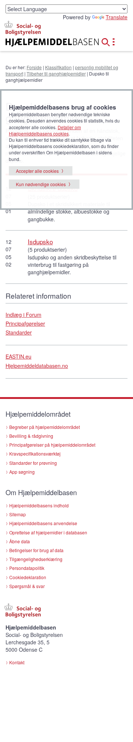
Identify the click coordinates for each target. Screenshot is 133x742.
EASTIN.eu (18, 356)
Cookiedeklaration (27, 577)
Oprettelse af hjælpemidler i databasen (48, 532)
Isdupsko (40, 241)
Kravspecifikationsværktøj (35, 453)
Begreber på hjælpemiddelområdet (44, 427)
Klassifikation (58, 67)
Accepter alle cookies (37, 171)
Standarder (19, 332)
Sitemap (17, 514)
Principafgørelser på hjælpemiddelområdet (52, 444)
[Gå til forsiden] (44, 42)
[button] (108, 41)
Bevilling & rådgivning (31, 436)
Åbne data (19, 541)
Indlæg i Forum (23, 314)
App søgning (22, 472)
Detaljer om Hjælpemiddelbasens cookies (45, 130)
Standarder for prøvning (33, 463)
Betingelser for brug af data (36, 550)
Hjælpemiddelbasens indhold (39, 505)
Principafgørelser (25, 323)
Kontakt (16, 662)
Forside (34, 67)
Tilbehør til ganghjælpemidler (56, 73)
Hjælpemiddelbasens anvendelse (43, 523)
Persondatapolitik (26, 568)
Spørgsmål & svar (27, 586)
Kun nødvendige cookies (41, 184)
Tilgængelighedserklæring (35, 559)
